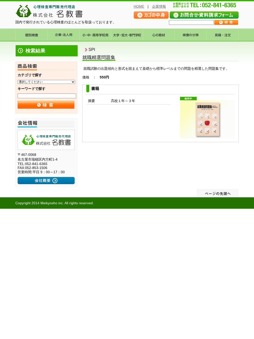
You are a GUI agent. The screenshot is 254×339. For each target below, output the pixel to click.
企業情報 (159, 6)
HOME (139, 6)
